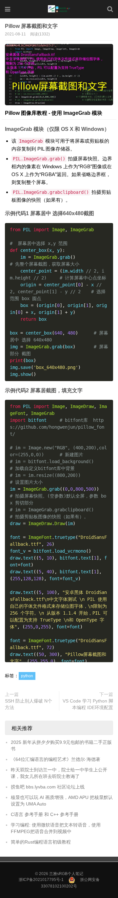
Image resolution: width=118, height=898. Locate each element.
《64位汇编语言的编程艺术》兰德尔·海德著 (55, 759)
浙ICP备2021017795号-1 (41, 879)
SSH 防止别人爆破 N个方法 (28, 704)
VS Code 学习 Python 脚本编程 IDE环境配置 (88, 704)
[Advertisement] (59, 64)
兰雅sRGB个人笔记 (66, 873)
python (27, 676)
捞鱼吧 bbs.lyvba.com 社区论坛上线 (48, 786)
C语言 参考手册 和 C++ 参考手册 (44, 814)
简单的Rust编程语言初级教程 (41, 842)
